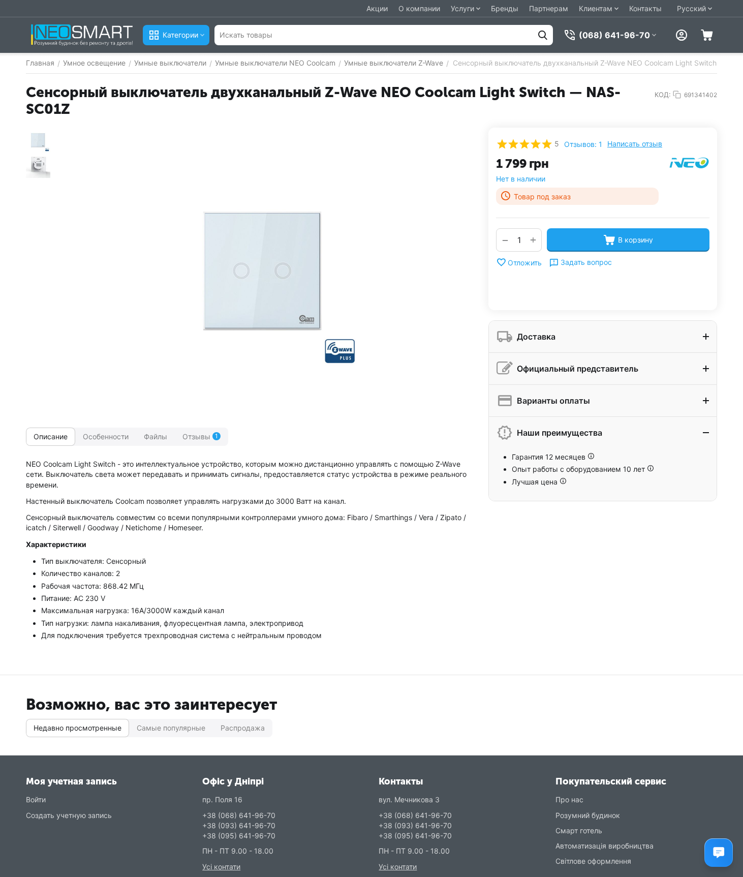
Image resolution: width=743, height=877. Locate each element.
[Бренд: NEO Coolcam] (689, 162)
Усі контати (221, 866)
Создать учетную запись (69, 815)
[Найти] (543, 35)
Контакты (645, 8)
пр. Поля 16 (222, 799)
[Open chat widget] (718, 852)
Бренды (504, 8)
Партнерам (548, 8)
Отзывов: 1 (583, 144)
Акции (377, 8)
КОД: (663, 94)
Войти (36, 799)
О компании (419, 8)
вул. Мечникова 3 (409, 799)
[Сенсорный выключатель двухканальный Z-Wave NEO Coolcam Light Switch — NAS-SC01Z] (264, 272)
